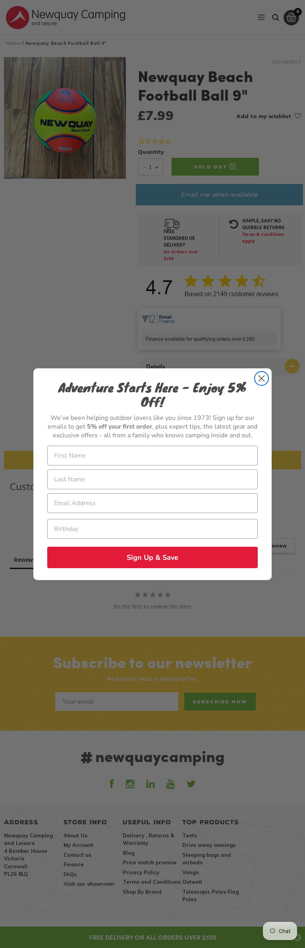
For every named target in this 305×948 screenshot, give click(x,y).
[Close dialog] (261, 378)
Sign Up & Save (152, 557)
